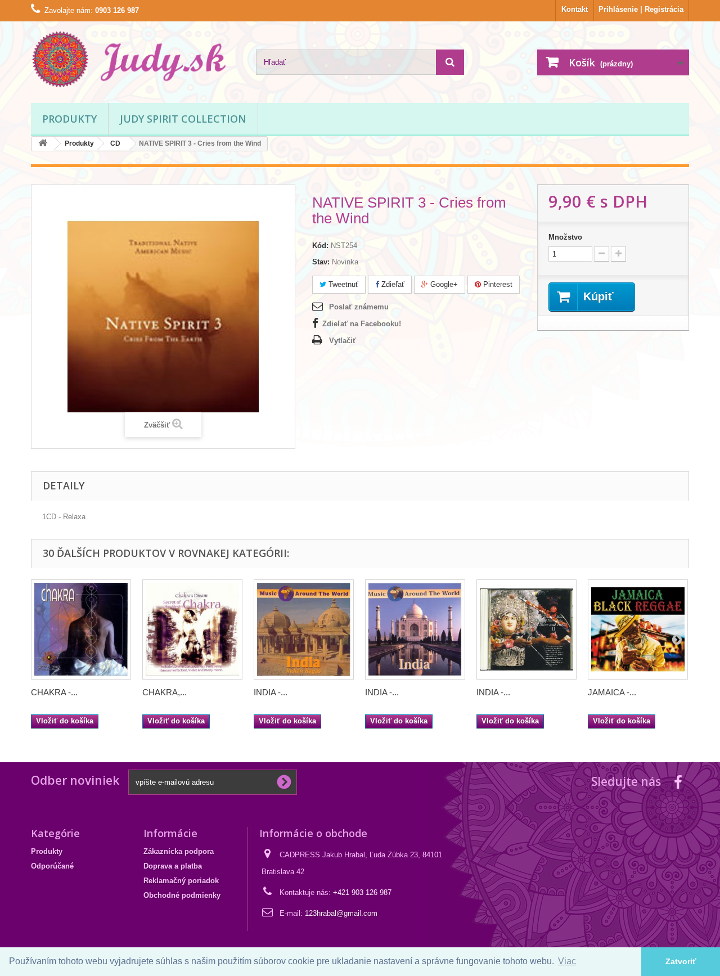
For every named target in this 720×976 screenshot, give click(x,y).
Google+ (443, 284)
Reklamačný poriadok (181, 880)
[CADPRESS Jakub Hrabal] (135, 59)
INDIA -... (270, 692)
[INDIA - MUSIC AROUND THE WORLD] (415, 629)
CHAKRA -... (54, 692)
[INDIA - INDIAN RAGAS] (304, 629)
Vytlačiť (342, 340)
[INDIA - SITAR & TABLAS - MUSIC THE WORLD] (526, 629)
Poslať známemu (359, 307)
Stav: (321, 262)
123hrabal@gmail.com (341, 913)
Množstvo (565, 237)
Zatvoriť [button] (680, 961)
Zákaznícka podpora (178, 851)
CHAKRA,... (164, 692)
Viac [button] (567, 961)
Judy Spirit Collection (183, 118)
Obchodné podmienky (181, 895)
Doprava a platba (172, 866)
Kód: (320, 245)
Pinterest (496, 284)
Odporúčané (52, 866)
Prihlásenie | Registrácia (640, 9)
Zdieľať (391, 284)
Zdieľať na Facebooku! (361, 324)
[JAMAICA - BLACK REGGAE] (638, 629)
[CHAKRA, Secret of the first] (192, 629)
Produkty (69, 118)
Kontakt (574, 9)
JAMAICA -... (612, 692)
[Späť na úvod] (42, 144)
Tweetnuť (342, 284)
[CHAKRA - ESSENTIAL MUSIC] (81, 629)
